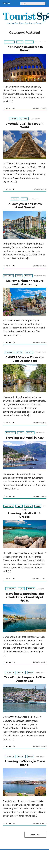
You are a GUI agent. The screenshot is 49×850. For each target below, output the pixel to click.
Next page (35, 834)
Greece (24, 199)
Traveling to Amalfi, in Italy (24, 437)
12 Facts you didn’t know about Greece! (24, 205)
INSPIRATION (23, 118)
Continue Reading (39, 109)
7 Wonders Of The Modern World (24, 125)
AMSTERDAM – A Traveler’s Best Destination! (24, 359)
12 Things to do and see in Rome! (24, 48)
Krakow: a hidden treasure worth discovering (24, 282)
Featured (29, 42)
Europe (19, 42)
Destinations (9, 42)
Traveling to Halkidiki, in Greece (24, 515)
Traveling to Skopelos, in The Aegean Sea (24, 679)
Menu (7, 3)
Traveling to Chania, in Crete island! (25, 763)
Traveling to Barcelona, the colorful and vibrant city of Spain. (24, 597)
